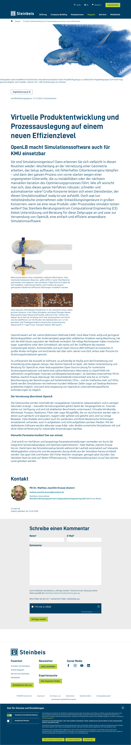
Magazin (91, 14)
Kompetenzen (77, 14)
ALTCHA (96, 612)
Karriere (102, 14)
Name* (33, 536)
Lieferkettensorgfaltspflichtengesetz (63, 699)
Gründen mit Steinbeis (20, 666)
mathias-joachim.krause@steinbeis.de (47, 492)
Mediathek (115, 14)
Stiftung (43, 14)
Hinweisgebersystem (103, 696)
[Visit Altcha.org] (99, 606)
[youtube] (81, 666)
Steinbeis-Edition (85, 696)
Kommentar (36, 545)
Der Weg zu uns (55, 696)
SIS (87, 5)
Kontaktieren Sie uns (22, 685)
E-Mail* (70, 536)
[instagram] (75, 666)
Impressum (41, 696)
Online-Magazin (17, 670)
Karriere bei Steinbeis (20, 674)
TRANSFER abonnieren (24, 696)
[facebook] (68, 666)
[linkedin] (88, 666)
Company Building (59, 14)
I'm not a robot (43, 606)
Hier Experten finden (50, 681)
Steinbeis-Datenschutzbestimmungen (61, 593)
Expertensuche (112, 5)
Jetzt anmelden (48, 666)
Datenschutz (70, 696)
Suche (78, 5)
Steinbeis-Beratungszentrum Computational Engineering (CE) (58, 498)
